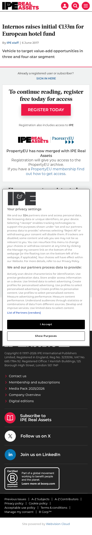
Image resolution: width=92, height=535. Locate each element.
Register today (46, 109)
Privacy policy (13, 503)
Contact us (17, 376)
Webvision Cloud (58, 524)
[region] (46, 267)
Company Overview (25, 395)
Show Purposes (46, 335)
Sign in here (46, 78)
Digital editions (21, 401)
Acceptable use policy (19, 507)
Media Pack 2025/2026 (27, 389)
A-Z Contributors (66, 499)
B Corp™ (45, 512)
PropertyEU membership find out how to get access (55, 171)
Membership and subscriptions (34, 382)
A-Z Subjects (40, 499)
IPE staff (13, 42)
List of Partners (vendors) (24, 312)
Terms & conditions (54, 507)
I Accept (46, 324)
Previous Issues (15, 499)
